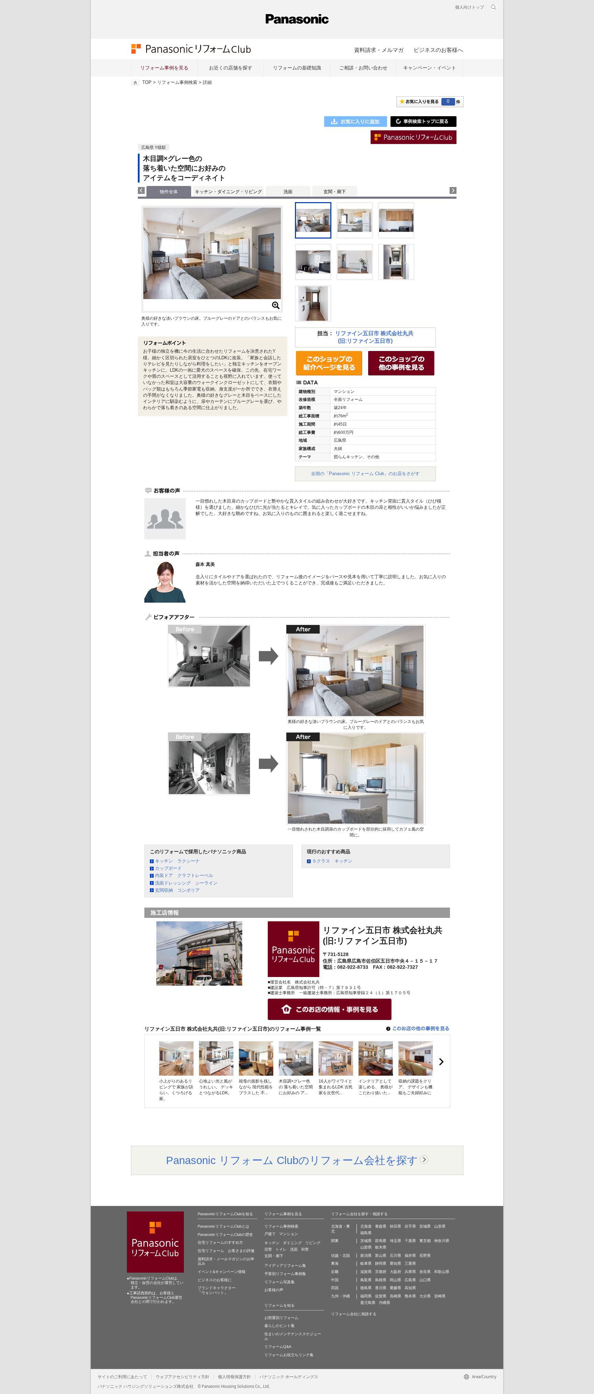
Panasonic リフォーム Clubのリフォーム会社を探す (292, 1160)
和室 (305, 1249)
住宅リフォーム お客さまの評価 (226, 1251)
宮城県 (425, 1226)
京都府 (380, 1272)
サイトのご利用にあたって (122, 1377)
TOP (147, 82)
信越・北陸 (340, 1255)
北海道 (366, 1226)
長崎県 (395, 1296)
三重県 (410, 1263)
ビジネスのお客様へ (438, 50)
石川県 (395, 1255)
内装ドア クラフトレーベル (184, 875)
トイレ (281, 1249)
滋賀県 (366, 1272)
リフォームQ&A (277, 1346)
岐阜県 (366, 1263)
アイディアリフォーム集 (285, 1265)
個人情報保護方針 (234, 1377)
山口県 (425, 1280)
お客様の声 (273, 1290)
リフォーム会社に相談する (353, 1314)
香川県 (380, 1288)
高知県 (410, 1288)
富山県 (380, 1255)
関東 (335, 1241)
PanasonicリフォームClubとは (223, 1226)
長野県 (425, 1255)
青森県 (380, 1226)
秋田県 (395, 1226)
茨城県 (366, 1241)
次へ (441, 1061)
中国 (335, 1280)
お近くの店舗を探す (230, 67)
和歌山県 (441, 1272)
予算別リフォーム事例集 (285, 1274)
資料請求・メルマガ (379, 50)
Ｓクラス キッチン (332, 861)
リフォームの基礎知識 (297, 67)
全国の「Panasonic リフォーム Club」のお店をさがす (365, 473)
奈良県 (425, 1272)
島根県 (380, 1280)
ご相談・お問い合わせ (363, 67)
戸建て (270, 1234)
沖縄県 (384, 1302)
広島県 (410, 1280)
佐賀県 (380, 1296)
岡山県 (395, 1280)
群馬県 (380, 1241)
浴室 (268, 1249)
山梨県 (366, 1247)
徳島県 (366, 1288)
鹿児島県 (367, 1302)
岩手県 (410, 1226)
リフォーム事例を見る (164, 67)
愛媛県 (395, 1288)
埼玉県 (395, 1241)
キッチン (271, 1243)
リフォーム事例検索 (177, 82)
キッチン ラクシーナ (177, 861)
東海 (335, 1263)
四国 (335, 1288)
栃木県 (380, 1247)
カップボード (168, 868)
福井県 (410, 1255)
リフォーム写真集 (279, 1282)
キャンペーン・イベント (429, 67)
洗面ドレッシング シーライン (186, 883)
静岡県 (380, 1263)
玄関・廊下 (334, 191)
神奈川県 (441, 1241)
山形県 (440, 1226)
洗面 (288, 191)
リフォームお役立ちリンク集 (289, 1355)
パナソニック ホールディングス (289, 1377)
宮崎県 (440, 1296)
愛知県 (395, 1263)
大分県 (425, 1296)
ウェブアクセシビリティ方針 (182, 1377)
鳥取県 (366, 1280)
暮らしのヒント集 (279, 1326)
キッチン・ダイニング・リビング (228, 191)
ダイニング (292, 1243)
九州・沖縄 (340, 1296)
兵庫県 (410, 1272)
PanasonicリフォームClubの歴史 (225, 1234)
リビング (312, 1243)
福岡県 (366, 1296)
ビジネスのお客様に (215, 1280)
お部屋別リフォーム (281, 1318)
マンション (288, 1234)
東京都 (425, 1241)
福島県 (366, 1233)
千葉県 (410, 1241)
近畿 (335, 1272)
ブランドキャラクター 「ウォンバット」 (216, 1290)
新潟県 (366, 1255)
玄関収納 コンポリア (177, 890)
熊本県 (410, 1296)
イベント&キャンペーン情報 (221, 1272)
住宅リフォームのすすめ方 (220, 1242)
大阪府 (395, 1272)
